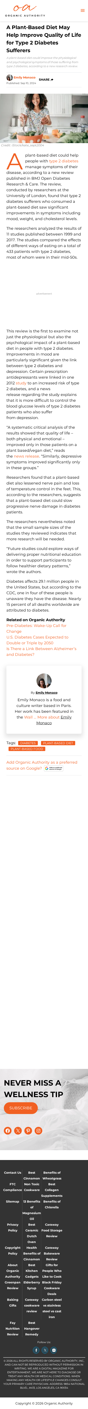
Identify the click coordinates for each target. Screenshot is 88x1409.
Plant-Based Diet (58, 743)
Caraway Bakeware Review (52, 1253)
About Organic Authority (12, 1271)
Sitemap (12, 1201)
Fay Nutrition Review (13, 1328)
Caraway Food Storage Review (51, 1230)
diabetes (28, 743)
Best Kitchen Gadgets (31, 1271)
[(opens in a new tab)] (36, 1350)
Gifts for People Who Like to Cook (52, 1271)
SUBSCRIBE (20, 1108)
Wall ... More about (42, 717)
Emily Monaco (24, 77)
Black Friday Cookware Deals (52, 1288)
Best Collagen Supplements (51, 1190)
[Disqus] (44, 832)
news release (26, 456)
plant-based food (27, 749)
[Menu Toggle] (83, 11)
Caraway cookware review (32, 1305)
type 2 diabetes (63, 161)
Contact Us (12, 1173)
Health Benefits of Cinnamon (31, 1253)
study (21, 383)
